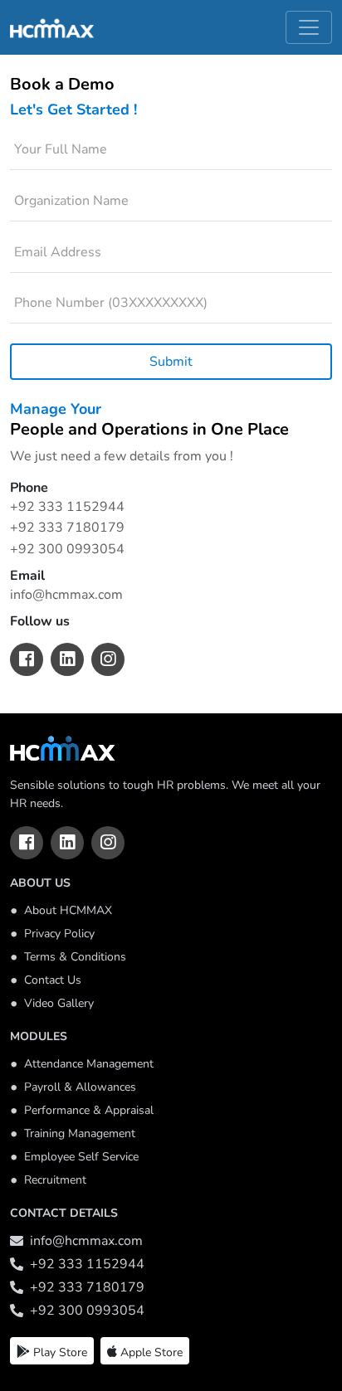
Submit (171, 362)
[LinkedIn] (67, 842)
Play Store (60, 1352)
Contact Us (52, 980)
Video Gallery (59, 1003)
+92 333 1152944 (67, 507)
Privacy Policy (59, 934)
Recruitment (55, 1180)
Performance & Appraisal (89, 1110)
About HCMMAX (68, 910)
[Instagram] (108, 842)
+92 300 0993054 (67, 549)
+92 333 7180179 (67, 527)
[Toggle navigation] (309, 27)
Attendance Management (89, 1064)
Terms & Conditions (75, 957)
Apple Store (151, 1352)
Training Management (79, 1134)
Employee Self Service (81, 1157)
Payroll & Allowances (80, 1087)
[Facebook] (26, 842)
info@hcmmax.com (66, 595)
